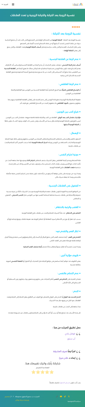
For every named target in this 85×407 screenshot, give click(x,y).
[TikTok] (65, 396)
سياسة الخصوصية (74, 401)
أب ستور (71, 338)
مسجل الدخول (65, 382)
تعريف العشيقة (60, 351)
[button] (13, 4)
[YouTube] (61, 396)
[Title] (57, 396)
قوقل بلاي (70, 333)
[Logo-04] (77, 4)
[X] (69, 396)
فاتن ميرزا (63, 358)
